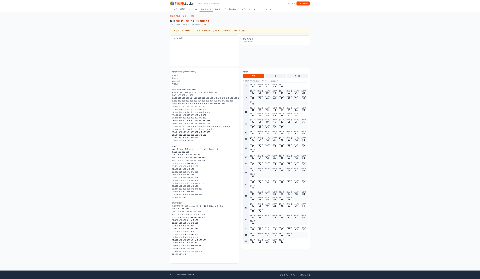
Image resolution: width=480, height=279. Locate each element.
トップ (174, 9)
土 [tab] (275, 76)
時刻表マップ (220, 9)
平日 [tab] (253, 76)
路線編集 (232, 9)
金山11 (185, 16)
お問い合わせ (305, 275)
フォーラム (258, 9)
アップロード (245, 9)
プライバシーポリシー (289, 275)
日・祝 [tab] (297, 76)
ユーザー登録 (303, 3)
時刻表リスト (206, 9)
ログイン (291, 3)
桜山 (192, 16)
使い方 (268, 9)
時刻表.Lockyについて (189, 9)
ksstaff (204, 24)
